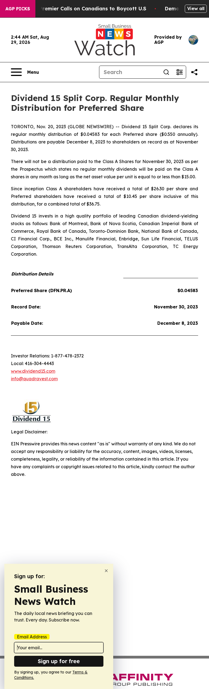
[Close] (106, 570)
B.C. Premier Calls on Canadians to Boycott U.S (87, 8)
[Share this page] (194, 72)
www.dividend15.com (33, 371)
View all (195, 8)
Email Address (32, 636)
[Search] (166, 72)
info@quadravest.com (34, 378)
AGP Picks (17, 8)
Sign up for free (59, 661)
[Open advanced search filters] (179, 72)
